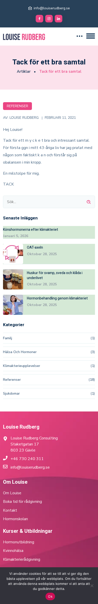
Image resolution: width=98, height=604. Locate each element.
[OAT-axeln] (13, 254)
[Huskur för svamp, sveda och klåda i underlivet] (13, 279)
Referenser (17, 106)
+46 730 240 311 (27, 459)
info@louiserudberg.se (52, 8)
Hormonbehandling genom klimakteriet (57, 298)
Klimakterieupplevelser (21, 365)
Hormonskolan (15, 518)
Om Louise (12, 493)
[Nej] (91, 585)
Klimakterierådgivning (21, 559)
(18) (91, 379)
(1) (92, 338)
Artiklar (24, 71)
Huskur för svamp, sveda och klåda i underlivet (54, 275)
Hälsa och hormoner (20, 352)
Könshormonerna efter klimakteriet (30, 229)
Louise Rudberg (24, 117)
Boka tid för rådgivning (22, 501)
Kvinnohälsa (13, 550)
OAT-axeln (35, 247)
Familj (7, 338)
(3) (92, 352)
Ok (50, 596)
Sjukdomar (11, 393)
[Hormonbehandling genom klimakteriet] (13, 305)
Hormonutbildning (18, 542)
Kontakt (10, 510)
